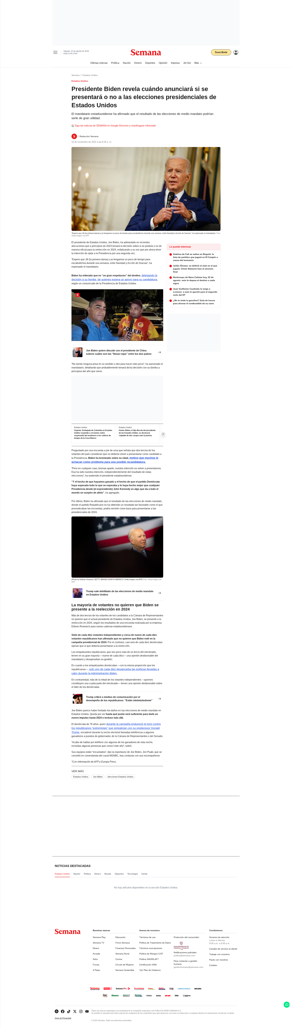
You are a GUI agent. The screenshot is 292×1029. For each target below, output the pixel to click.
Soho (95, 959)
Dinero (96, 948)
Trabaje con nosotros (219, 954)
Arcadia (96, 953)
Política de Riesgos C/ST (151, 953)
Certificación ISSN (148, 964)
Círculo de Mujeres (124, 964)
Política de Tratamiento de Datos (155, 943)
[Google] (56, 1011)
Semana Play (99, 937)
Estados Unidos (90, 75)
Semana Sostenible (124, 970)
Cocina (118, 959)
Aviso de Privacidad (66, 1018)
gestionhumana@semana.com (188, 967)
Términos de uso (147, 937)
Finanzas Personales (125, 948)
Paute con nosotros (218, 960)
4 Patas (96, 970)
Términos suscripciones (150, 948)
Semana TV (98, 943)
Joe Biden (98, 776)
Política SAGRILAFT (149, 959)
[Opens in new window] (62, 1011)
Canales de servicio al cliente (223, 949)
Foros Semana (122, 943)
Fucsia (96, 964)
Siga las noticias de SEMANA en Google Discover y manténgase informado (115, 125)
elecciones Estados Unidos (120, 776)
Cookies (213, 965)
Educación (120, 937)
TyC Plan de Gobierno (150, 970)
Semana (75, 75)
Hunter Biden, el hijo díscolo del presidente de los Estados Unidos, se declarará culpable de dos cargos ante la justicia (137, 433)
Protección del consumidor (186, 937)
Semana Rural (122, 953)
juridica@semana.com (184, 955)
